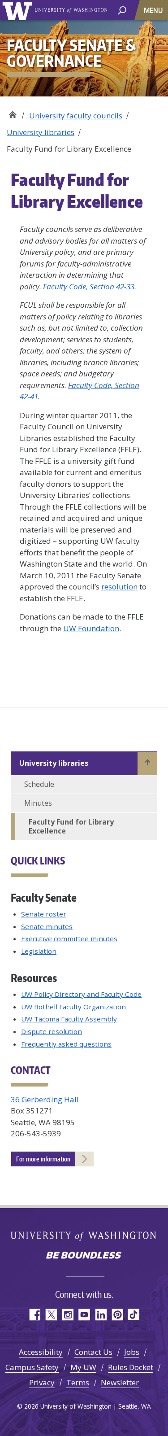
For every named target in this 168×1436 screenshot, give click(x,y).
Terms (77, 1382)
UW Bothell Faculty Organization (73, 1006)
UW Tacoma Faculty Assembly (69, 1018)
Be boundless (84, 1256)
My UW (83, 1367)
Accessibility (41, 1352)
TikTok (134, 1315)
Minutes (38, 803)
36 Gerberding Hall (45, 1099)
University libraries (40, 132)
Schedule (39, 784)
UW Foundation (91, 628)
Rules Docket (130, 1367)
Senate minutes (47, 926)
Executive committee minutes (69, 938)
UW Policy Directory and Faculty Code (81, 994)
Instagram (67, 1315)
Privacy (42, 1382)
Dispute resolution (51, 1031)
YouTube (84, 1315)
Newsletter (120, 1382)
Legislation (38, 951)
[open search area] (122, 9)
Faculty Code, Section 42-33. (89, 286)
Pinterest (117, 1315)
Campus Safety (32, 1367)
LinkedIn (101, 1315)
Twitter (51, 1315)
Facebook (34, 1315)
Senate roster (43, 913)
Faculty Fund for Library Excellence (71, 826)
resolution (119, 586)
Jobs (131, 1352)
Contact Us (93, 1352)
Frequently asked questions (66, 1043)
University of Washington (18, 10)
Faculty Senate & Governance (12, 112)
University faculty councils (75, 115)
